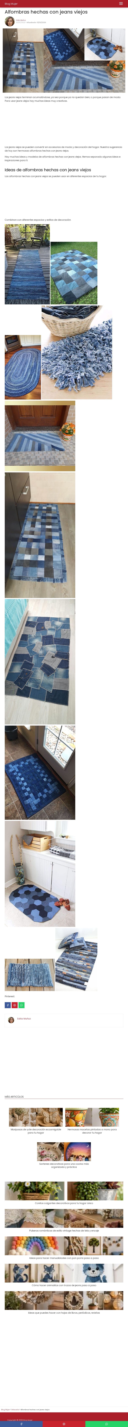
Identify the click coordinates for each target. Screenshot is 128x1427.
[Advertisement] (42, 124)
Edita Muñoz (21, 20)
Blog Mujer (11, 4)
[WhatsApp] (21, 1005)
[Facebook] (8, 1005)
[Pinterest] (15, 1005)
